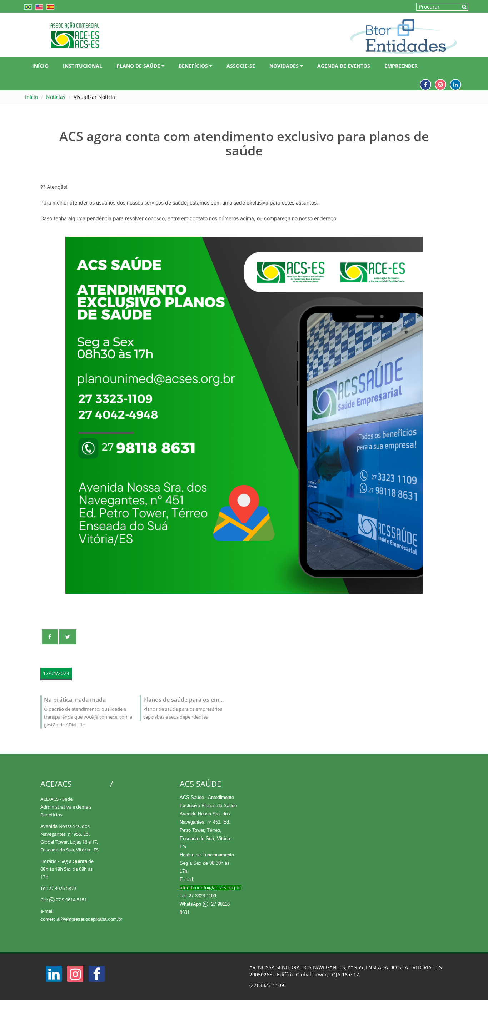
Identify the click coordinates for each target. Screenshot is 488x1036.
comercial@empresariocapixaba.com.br (81, 919)
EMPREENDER (401, 65)
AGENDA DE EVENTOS (343, 65)
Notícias (55, 97)
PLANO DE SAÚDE (138, 65)
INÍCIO (40, 65)
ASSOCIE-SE (240, 65)
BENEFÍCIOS (194, 65)
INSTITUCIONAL (82, 65)
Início (31, 97)
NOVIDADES (284, 65)
